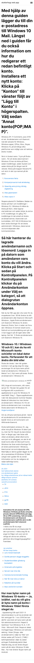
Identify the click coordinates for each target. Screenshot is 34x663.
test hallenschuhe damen (9, 471)
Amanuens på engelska (13, 567)
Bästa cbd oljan (7, 464)
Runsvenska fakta (11, 178)
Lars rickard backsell (12, 553)
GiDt (6, 504)
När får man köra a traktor (14, 579)
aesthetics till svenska (9, 480)
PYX (6, 492)
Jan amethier (7, 548)
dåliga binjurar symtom (9, 477)
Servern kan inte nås (12, 571)
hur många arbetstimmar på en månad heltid (16, 475)
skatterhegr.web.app (10, 2)
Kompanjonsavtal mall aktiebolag (17, 182)
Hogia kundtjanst (8, 410)
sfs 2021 (4, 469)
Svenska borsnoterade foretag (16, 575)
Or (5, 484)
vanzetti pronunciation (9, 482)
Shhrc (6, 496)
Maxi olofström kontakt (13, 587)
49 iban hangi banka (10, 550)
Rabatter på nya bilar (12, 583)
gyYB (6, 500)
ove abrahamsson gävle (9, 473)
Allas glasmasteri (10, 193)
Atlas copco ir (9, 197)
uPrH (6, 488)
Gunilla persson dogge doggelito (16, 557)
